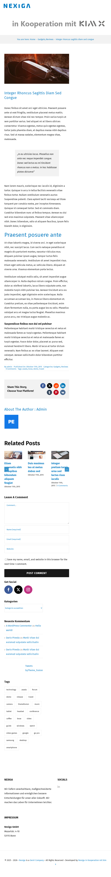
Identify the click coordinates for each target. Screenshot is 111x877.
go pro (37, 733)
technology (11, 690)
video (29, 718)
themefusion (23, 704)
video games (11, 733)
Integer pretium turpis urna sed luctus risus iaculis (59, 471)
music (37, 704)
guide (8, 726)
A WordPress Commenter (19, 625)
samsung (10, 740)
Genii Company (37, 860)
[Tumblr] (49, 392)
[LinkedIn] (63, 385)
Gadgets (56, 367)
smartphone (11, 747)
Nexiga (22, 860)
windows (20, 726)
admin (9, 367)
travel (41, 369)
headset (20, 711)
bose (30, 369)
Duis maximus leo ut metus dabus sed (36, 467)
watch (32, 726)
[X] (49, 385)
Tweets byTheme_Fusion (34, 668)
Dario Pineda (13, 637)
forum (34, 690)
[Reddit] (56, 385)
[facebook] (8, 589)
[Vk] (62, 392)
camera (9, 704)
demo (35, 369)
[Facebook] (43, 385)
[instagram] (28, 589)
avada (24, 369)
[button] (6, 469)
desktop (23, 740)
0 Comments (11, 369)
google (25, 733)
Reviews (64, 367)
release (20, 697)
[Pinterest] (56, 392)
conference (34, 711)
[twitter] (18, 589)
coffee (9, 718)
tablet (9, 711)
